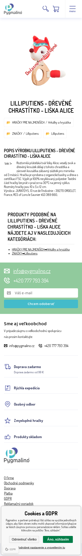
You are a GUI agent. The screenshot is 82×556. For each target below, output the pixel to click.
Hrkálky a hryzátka (59, 122)
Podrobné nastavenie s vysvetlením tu (41, 547)
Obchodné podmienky (19, 483)
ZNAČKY (17, 134)
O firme (9, 478)
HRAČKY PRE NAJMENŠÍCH (28, 122)
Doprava (10, 488)
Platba (8, 493)
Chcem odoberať (41, 304)
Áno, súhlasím (58, 539)
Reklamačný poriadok (18, 503)
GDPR (8, 498)
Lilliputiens (32, 134)
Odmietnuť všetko (24, 539)
